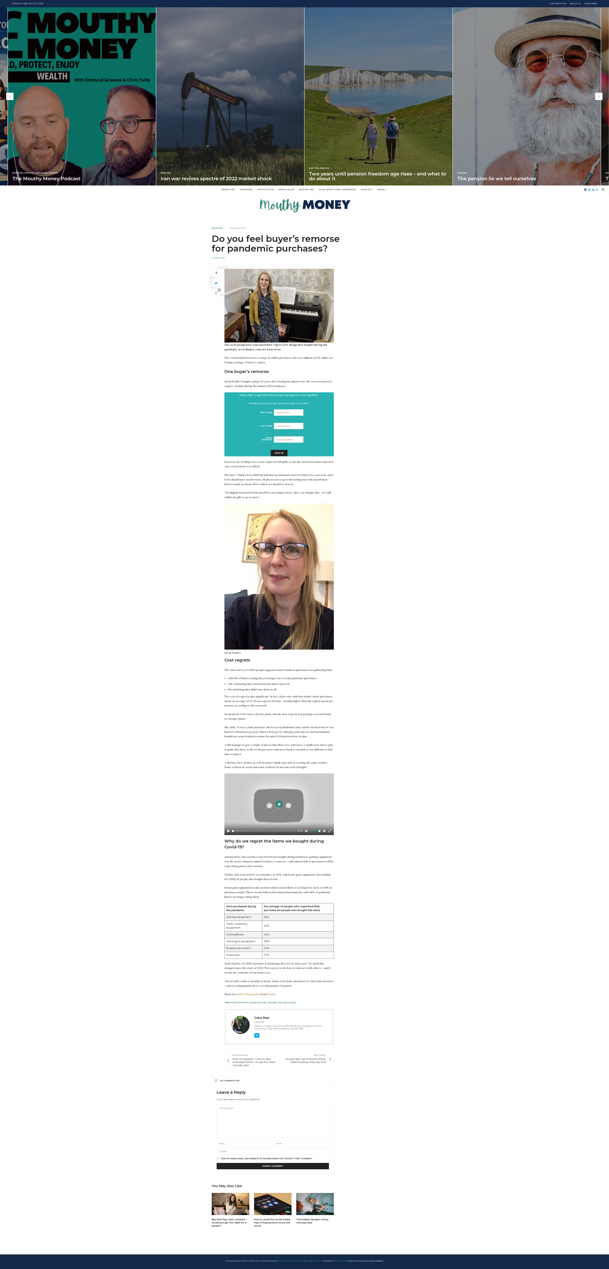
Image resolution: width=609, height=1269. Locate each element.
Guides (460, 173)
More (381, 189)
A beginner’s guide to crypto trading (501, 178)
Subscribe (590, 3)
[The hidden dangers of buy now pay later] (315, 1204)
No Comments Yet (230, 1080)
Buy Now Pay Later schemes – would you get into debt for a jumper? (229, 1222)
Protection (265, 189)
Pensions (28, 168)
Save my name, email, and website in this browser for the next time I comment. (267, 1159)
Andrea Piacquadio (248, 994)
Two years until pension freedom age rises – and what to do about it (81, 176)
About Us (575, 3)
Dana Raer (219, 258)
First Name (266, 412)
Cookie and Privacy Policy (291, 1261)
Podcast (367, 189)
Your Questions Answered (337, 189)
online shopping (257, 1002)
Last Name (266, 426)
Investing (17, 168)
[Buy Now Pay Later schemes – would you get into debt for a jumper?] (230, 1204)
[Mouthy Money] (304, 206)
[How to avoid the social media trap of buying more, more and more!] (273, 1204)
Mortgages (315, 173)
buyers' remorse (239, 1002)
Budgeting (306, 189)
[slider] (264, 831)
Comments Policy (314, 1261)
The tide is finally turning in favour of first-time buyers (374, 178)
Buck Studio (340, 1261)
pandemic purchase (277, 1002)
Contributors (558, 3)
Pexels (271, 994)
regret (292, 1002)
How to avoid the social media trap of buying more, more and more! (272, 1222)
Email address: (267, 438)
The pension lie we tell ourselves (200, 178)
